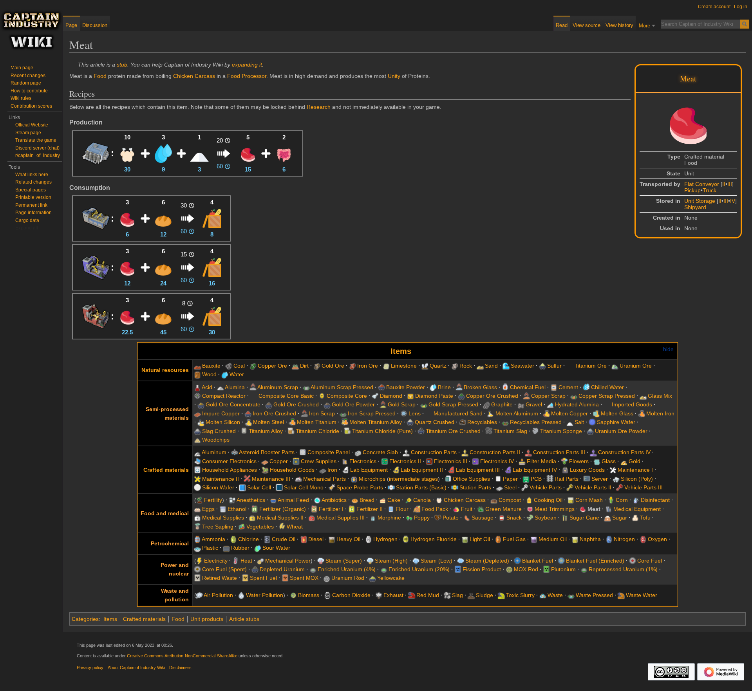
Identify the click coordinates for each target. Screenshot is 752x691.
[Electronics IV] (475, 461)
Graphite (502, 404)
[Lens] (404, 413)
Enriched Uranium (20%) (419, 569)
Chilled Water (607, 387)
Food (100, 76)
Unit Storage (699, 201)
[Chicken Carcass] (127, 152)
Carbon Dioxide (351, 595)
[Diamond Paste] (410, 396)
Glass (609, 461)
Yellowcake (391, 578)
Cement (568, 387)
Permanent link (31, 205)
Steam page (28, 132)
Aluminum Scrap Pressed (342, 387)
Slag (457, 595)
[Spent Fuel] (245, 578)
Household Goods (292, 470)
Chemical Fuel (528, 387)
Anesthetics (251, 500)
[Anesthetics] (232, 500)
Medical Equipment (637, 509)
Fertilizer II (369, 509)
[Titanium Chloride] (291, 431)
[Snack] (502, 517)
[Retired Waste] (197, 578)
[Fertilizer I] (314, 509)
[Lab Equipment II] (396, 470)
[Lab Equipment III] (451, 470)
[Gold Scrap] (383, 404)
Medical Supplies (223, 517)
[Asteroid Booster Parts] (234, 452)
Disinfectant (655, 500)
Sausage (483, 517)
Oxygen (657, 539)
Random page (26, 83)
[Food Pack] (211, 218)
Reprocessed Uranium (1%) (623, 569)
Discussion (94, 25)
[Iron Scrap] (304, 413)
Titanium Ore (591, 366)
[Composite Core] (322, 396)
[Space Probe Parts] (332, 487)
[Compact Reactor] (197, 396)
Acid (207, 387)
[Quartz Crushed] (410, 422)
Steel (510, 487)
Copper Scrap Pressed (606, 396)
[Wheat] (282, 526)
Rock (465, 366)
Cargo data (27, 220)
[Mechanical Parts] (298, 479)
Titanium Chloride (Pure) (382, 431)
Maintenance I (635, 470)
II (723, 184)
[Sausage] (467, 517)
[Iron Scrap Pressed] (343, 413)
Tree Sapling (217, 526)
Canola (422, 500)
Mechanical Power (288, 560)
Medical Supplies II (280, 517)
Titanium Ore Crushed (453, 431)
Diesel (316, 539)
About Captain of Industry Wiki (136, 667)
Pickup (692, 190)
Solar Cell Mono (304, 487)
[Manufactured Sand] (429, 413)
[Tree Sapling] (197, 526)
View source (586, 25)
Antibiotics (334, 500)
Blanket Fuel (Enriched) (595, 560)
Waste (555, 595)
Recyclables (482, 422)
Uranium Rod (347, 578)
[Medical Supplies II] (252, 517)
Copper (278, 461)
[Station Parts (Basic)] (391, 487)
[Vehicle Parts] (525, 487)
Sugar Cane (584, 517)
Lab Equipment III (478, 470)
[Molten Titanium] (292, 422)
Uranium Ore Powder (621, 431)
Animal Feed (293, 500)
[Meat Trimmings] (284, 152)
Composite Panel (328, 452)
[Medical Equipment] (609, 509)
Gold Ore (333, 366)
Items (400, 351)
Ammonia (213, 539)
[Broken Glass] (459, 387)
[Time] (227, 140)
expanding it (247, 64)
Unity (394, 76)
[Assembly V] (96, 315)
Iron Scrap (322, 413)
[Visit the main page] (31, 31)
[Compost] (494, 500)
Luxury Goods (587, 470)
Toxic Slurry (520, 595)
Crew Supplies (318, 461)
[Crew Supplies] (296, 461)
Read (562, 25)
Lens (415, 413)
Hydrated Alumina (577, 404)
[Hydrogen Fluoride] (406, 539)
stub (122, 64)
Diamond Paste (434, 396)
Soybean (546, 517)
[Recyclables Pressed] (505, 422)
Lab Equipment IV (535, 470)
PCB (536, 479)
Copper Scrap (548, 396)
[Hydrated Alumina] (550, 404)
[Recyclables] (462, 422)
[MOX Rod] (509, 569)
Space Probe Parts (359, 487)
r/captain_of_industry (37, 155)
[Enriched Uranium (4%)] (313, 569)
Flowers (579, 461)
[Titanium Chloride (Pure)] (347, 431)
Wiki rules (21, 98)
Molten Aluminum (516, 413)
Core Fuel (649, 560)
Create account (714, 6)
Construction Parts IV (624, 452)
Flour (402, 509)
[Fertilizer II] (352, 509)
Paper (510, 479)
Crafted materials (166, 470)
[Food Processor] (96, 152)
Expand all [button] (26, 228)
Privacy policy (90, 667)
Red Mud (427, 595)
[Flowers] (564, 461)
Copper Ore (272, 366)
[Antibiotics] (317, 500)
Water (237, 374)
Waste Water (641, 595)
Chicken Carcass (194, 76)
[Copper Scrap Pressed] (574, 396)
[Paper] (498, 479)
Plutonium (563, 569)
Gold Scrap (402, 404)
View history (619, 25)
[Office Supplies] (448, 479)
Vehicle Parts (546, 487)
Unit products (206, 619)
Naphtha (590, 539)
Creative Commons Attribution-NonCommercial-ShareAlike (182, 655)
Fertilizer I (331, 509)
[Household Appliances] (197, 470)
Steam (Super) (343, 560)
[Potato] (438, 517)
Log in (740, 6)
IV (732, 201)
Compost (510, 500)
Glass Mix (660, 396)
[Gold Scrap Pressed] (424, 404)
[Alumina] (220, 387)
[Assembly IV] (96, 266)
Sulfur (554, 366)
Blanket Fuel (537, 560)
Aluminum (214, 452)
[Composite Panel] (303, 452)
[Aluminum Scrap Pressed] (306, 387)
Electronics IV (497, 461)
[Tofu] (635, 517)
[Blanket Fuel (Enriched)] (561, 560)
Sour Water (276, 548)
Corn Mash (589, 500)
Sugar (619, 517)
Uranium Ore (636, 366)
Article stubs (244, 619)
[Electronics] (345, 461)
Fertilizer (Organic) (282, 509)
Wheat (295, 526)
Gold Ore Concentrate (233, 404)
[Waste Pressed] (571, 595)
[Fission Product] (458, 569)
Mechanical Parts (324, 479)
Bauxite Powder (405, 387)
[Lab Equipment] (345, 470)
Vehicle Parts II (593, 487)
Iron (332, 470)
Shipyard (695, 207)
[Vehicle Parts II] (570, 487)
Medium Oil (553, 539)
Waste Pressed (594, 595)
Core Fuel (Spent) (224, 569)
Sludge (484, 595)
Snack (514, 517)
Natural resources (165, 370)
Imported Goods (632, 404)
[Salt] (199, 152)
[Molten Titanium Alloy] (345, 422)
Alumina (235, 387)
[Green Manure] (480, 509)
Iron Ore (367, 366)
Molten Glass (617, 413)
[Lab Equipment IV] (508, 470)
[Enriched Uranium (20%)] (384, 569)
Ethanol (237, 509)
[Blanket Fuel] (517, 560)
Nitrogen (624, 539)
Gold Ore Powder (353, 404)
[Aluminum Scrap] (253, 387)
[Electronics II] (384, 461)
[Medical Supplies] (197, 517)
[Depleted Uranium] (255, 569)
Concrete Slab (380, 452)
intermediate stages (413, 479)
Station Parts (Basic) (421, 487)
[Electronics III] (429, 461)
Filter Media (541, 461)
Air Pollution (218, 595)
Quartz (438, 366)
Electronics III (450, 461)
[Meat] (248, 152)
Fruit (466, 509)
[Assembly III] (96, 218)
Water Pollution (264, 595)
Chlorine (248, 539)
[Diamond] (375, 396)
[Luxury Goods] (565, 470)
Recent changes (28, 75)
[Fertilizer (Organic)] (254, 509)
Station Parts (475, 487)
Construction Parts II (495, 452)
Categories (85, 619)
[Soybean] (530, 517)
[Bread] (163, 218)
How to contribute (29, 91)
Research (319, 107)
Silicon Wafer (218, 487)
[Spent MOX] (285, 578)
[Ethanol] (223, 509)
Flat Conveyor (701, 184)
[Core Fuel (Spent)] (197, 569)
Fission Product (482, 569)
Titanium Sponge (561, 431)
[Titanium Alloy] (244, 431)
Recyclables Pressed (536, 422)
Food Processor (246, 76)
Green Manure (503, 509)
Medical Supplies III (340, 517)
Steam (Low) (436, 560)
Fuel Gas (514, 539)
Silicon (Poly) (637, 479)
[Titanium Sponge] (535, 431)
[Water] (163, 152)
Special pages (30, 190)
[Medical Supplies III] (312, 517)
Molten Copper (569, 413)
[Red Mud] (412, 595)
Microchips (372, 479)
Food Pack (434, 509)
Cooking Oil (548, 500)
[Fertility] (199, 500)
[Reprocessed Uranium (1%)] (584, 569)
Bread (367, 500)
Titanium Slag (510, 431)
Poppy (422, 517)
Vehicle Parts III (643, 487)
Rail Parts (566, 479)
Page (71, 25)
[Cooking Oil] (529, 500)
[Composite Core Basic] (254, 396)
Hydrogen (385, 539)
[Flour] (391, 509)
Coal (239, 366)
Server (599, 479)
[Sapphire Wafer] (592, 422)
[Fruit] (456, 509)
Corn (622, 500)
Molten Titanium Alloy (375, 422)
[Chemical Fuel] (505, 387)
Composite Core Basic (286, 396)
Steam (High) (391, 560)
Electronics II (405, 461)
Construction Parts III (559, 452)
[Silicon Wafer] (197, 487)
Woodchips (216, 440)
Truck (709, 190)
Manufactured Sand (458, 413)
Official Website (31, 125)
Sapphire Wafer (616, 422)
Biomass (308, 595)
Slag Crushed (219, 431)
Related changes (33, 182)
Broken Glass (480, 387)
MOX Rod (526, 569)
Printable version (33, 197)
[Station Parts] (455, 487)
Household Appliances (229, 470)
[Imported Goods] (607, 404)
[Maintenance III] (247, 479)
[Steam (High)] (370, 560)
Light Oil (480, 539)
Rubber (240, 548)
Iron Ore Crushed (274, 413)
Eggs (208, 509)
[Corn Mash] (571, 500)
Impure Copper (221, 413)
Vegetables (260, 526)
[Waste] (543, 595)
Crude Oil (283, 539)
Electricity (216, 560)
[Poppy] (409, 517)
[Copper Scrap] (526, 396)
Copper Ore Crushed (492, 396)
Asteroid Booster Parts (267, 452)
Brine (444, 387)
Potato (451, 517)
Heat (246, 560)
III (729, 184)
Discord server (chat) (37, 148)
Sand (491, 366)
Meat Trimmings (555, 509)
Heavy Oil (348, 539)
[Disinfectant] (636, 500)
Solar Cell (259, 487)
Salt (579, 422)
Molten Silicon (223, 422)
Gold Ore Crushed (296, 404)
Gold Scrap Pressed (453, 404)
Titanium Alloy (266, 431)
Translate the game (35, 140)
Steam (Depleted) (487, 560)
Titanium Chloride (317, 431)
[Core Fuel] (632, 560)
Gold (634, 461)
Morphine (389, 517)
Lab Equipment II (422, 470)
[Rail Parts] (550, 479)
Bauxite (211, 366)
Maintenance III (271, 479)
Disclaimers (180, 667)
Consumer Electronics (229, 461)
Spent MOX (304, 578)
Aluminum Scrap (277, 387)
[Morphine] (373, 517)
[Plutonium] (546, 569)
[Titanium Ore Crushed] (421, 431)
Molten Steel (268, 422)
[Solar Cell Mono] (279, 487)
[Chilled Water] (586, 387)
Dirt (304, 366)
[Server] (587, 479)
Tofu (645, 517)
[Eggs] (197, 509)
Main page (22, 67)
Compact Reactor (224, 396)
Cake (393, 500)
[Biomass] (293, 595)
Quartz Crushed (434, 422)
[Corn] (611, 500)
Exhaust (393, 595)
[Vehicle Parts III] (619, 487)
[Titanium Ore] (570, 366)
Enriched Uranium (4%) (347, 569)
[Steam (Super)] (321, 560)
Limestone (404, 366)
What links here (31, 174)
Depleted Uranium (282, 569)
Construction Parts (434, 452)
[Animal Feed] (273, 500)
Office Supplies (471, 479)
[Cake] (383, 500)
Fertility (213, 500)
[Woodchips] (197, 440)
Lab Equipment (369, 470)
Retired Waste (219, 578)
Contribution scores (31, 106)
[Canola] (408, 500)
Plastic (210, 548)
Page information (33, 212)
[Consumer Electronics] (197, 461)
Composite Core (347, 396)
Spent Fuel (263, 578)
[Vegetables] (242, 526)
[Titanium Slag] (489, 431)
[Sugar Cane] (565, 517)
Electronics (362, 461)
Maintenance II (220, 479)
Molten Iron (660, 413)
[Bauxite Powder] (381, 387)
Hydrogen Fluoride (433, 539)
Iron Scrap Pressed (372, 413)
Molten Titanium (316, 422)
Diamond (391, 396)
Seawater (522, 366)
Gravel (534, 404)
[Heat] (236, 560)
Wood (209, 374)
